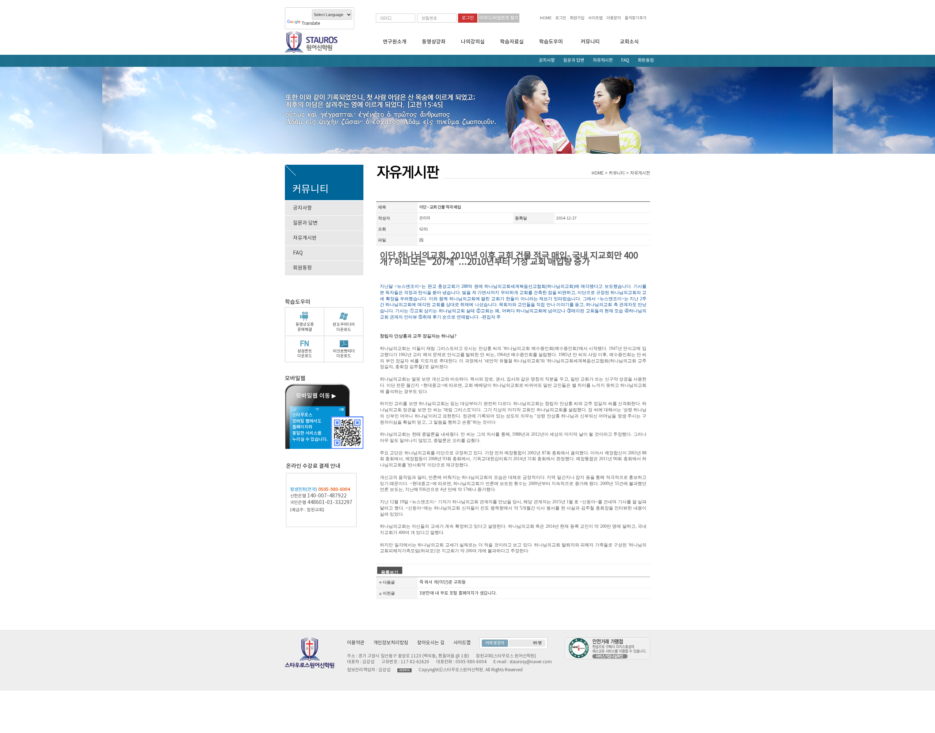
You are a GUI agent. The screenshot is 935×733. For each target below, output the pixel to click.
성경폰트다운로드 (304, 353)
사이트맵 (595, 18)
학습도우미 (551, 42)
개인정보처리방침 (390, 643)
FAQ (625, 60)
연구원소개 (395, 42)
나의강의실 (473, 42)
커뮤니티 (590, 42)
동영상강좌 (434, 42)
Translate (311, 23)
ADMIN (404, 670)
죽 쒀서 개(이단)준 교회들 (442, 582)
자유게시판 (603, 60)
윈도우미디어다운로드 (344, 327)
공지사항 (547, 60)
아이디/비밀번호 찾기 (498, 18)
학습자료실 (512, 42)
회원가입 (577, 18)
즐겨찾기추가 (635, 18)
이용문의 (613, 18)
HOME (546, 18)
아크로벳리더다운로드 (344, 353)
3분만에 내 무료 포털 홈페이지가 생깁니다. (458, 593)
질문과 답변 (573, 60)
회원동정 (646, 60)
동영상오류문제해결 (304, 327)
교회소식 (629, 42)
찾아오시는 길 (430, 643)
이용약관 (356, 643)
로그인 (560, 18)
